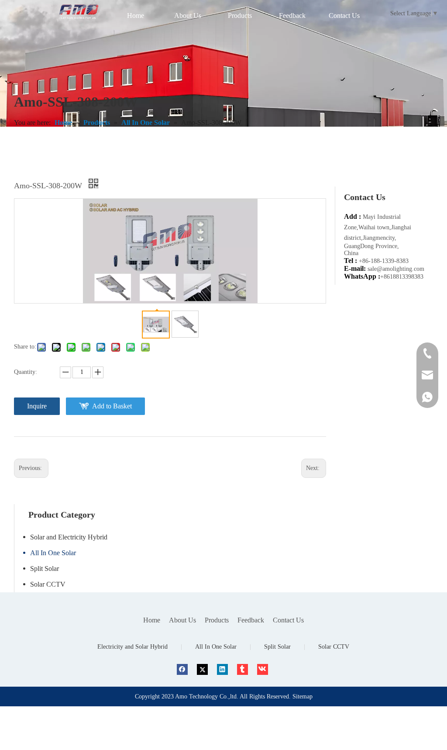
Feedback (250, 620)
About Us (182, 620)
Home (151, 620)
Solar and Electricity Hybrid (68, 537)
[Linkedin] (222, 669)
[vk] (262, 669)
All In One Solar (53, 552)
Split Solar (44, 568)
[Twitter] (202, 669)
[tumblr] (242, 669)
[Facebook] (182, 669)
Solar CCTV (47, 584)
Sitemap (302, 696)
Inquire (37, 406)
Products (217, 620)
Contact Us (288, 620)
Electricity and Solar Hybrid (132, 646)
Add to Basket (112, 406)
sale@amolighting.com (396, 269)
